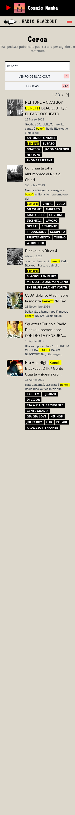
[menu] (66, 21)
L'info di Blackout (43, 76)
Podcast (47, 86)
